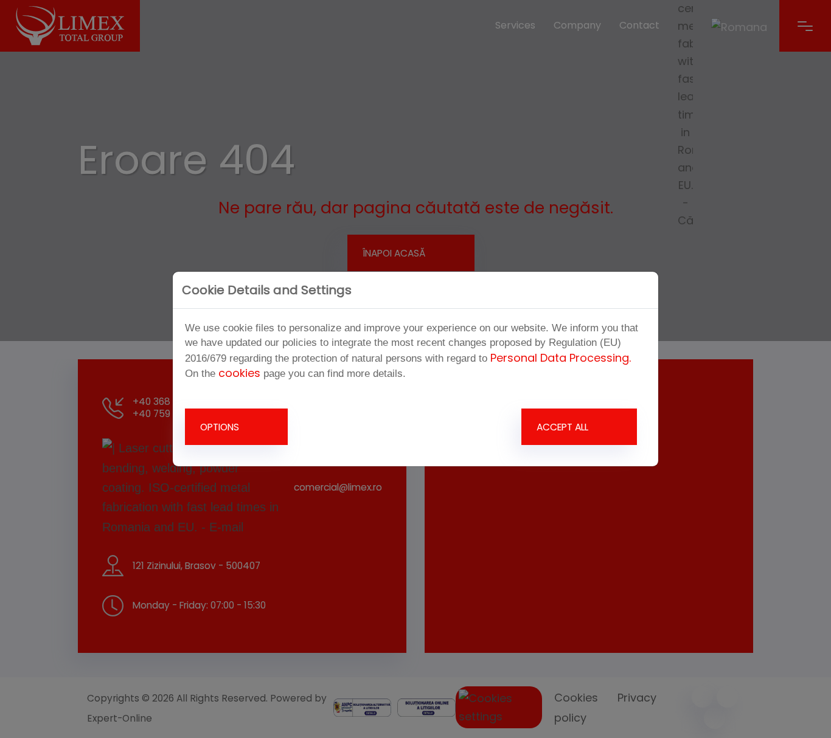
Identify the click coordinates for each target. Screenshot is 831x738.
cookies (239, 373)
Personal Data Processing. (560, 357)
